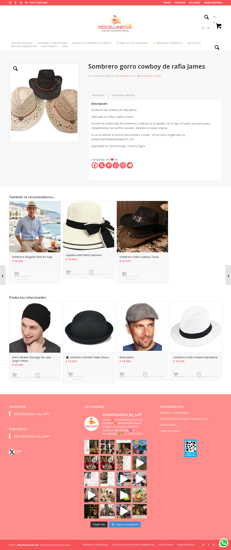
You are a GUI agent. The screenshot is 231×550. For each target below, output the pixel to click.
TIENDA (167, 2)
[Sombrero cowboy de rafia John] (228, 275)
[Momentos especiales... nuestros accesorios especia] (123, 479)
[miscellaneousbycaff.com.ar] (115, 27)
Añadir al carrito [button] (79, 274)
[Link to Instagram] (10, 2)
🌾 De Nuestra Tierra (126, 75)
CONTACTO (180, 2)
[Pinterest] (109, 165)
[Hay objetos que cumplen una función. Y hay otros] (139, 479)
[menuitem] (167, 3)
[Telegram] (130, 165)
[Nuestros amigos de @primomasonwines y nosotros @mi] (91, 511)
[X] (102, 165)
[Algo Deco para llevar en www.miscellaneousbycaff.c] (139, 463)
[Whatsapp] (116, 165)
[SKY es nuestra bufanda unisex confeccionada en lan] (91, 463)
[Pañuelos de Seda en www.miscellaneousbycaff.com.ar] (123, 463)
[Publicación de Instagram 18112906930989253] (123, 447)
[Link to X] (21, 2)
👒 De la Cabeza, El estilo (149, 75)
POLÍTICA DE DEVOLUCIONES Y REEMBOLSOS (183, 419)
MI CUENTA (194, 2)
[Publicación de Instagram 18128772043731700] (107, 479)
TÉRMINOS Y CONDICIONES (174, 412)
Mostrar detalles (101, 274)
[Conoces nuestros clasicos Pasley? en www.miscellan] (139, 447)
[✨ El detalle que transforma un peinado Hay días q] (107, 447)
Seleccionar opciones (25, 277)
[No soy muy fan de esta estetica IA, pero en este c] (91, 447)
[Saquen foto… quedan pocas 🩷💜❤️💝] (91, 495)
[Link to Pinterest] (26, 2)
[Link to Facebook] (15, 2)
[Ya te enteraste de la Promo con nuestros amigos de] (139, 511)
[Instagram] (123, 165)
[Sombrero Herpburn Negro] (3, 275)
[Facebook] (94, 165)
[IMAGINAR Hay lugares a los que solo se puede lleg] (107, 495)
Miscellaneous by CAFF (32, 414)
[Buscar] (205, 17)
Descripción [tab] (98, 95)
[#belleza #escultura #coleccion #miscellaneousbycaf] (123, 511)
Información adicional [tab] (123, 95)
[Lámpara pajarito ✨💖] (123, 495)
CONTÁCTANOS (168, 424)
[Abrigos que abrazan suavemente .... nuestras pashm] (107, 511)
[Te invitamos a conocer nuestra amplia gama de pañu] (91, 479)
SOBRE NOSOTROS (213, 2)
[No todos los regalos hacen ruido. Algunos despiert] (139, 495)
